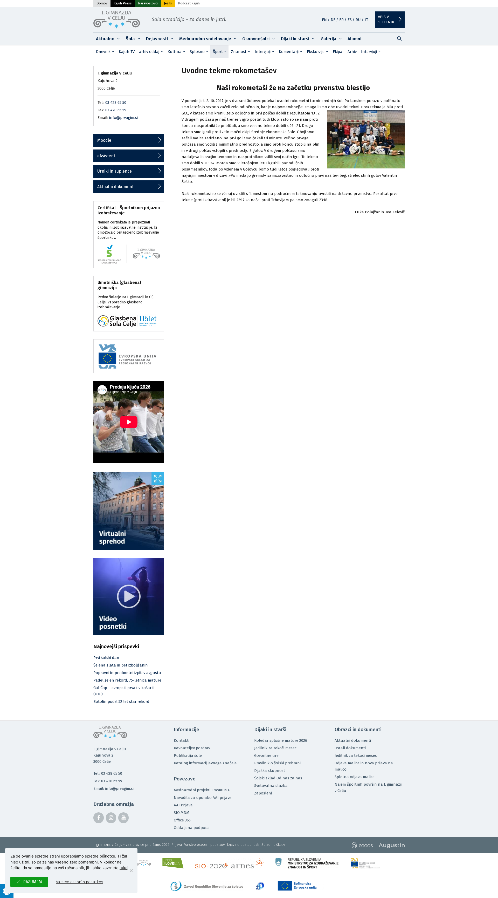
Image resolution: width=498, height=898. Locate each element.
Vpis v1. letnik (386, 19)
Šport (218, 51)
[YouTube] (123, 817)
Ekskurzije (315, 51)
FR (341, 19)
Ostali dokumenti (350, 748)
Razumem (32, 881)
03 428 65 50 (115, 102)
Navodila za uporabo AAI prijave (202, 797)
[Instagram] (111, 817)
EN (324, 19)
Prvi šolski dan (106, 657)
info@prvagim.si (123, 117)
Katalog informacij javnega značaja (205, 763)
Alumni (354, 39)
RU (358, 19)
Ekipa (337, 51)
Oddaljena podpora (191, 827)
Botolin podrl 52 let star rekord (121, 701)
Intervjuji (263, 51)
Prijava (176, 844)
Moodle (104, 140)
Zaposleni (263, 793)
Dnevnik (103, 51)
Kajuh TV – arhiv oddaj (139, 51)
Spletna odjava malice (355, 776)
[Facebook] (98, 817)
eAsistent (106, 155)
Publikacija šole (188, 755)
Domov (101, 3)
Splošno (197, 51)
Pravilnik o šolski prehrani (277, 763)
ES (350, 19)
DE (333, 19)
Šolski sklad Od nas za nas (278, 778)
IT (366, 19)
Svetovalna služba (271, 785)
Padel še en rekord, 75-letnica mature (127, 680)
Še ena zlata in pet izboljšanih (120, 665)
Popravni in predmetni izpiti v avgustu (127, 672)
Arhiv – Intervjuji (362, 51)
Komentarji (289, 51)
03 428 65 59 (115, 110)
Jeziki (168, 3)
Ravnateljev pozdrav (192, 748)
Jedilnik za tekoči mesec (275, 748)
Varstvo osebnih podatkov (204, 844)
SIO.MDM (181, 812)
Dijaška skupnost (269, 770)
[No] (131, 870)
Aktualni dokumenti (116, 186)
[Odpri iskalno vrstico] (399, 39)
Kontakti (181, 740)
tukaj (124, 867)
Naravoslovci (148, 3)
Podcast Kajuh (189, 3)
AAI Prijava (183, 805)
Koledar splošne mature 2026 (280, 740)
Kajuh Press (123, 3)
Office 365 (182, 820)
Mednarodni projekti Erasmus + (202, 790)
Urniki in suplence (114, 171)
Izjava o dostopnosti (243, 844)
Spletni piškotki (273, 844)
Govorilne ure (266, 755)
